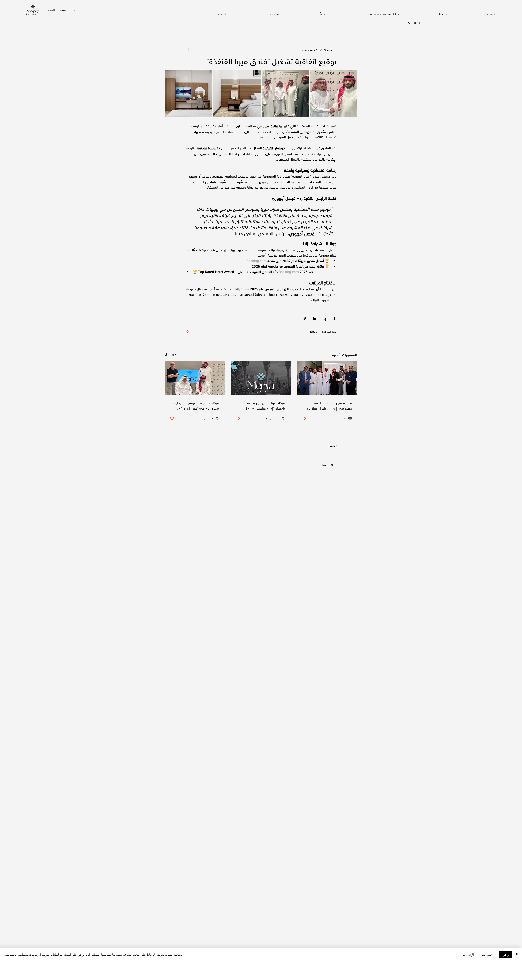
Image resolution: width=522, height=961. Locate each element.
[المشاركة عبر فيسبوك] (334, 319)
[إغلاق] (517, 954)
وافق (506, 954)
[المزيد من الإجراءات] (188, 49)
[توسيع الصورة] (333, 93)
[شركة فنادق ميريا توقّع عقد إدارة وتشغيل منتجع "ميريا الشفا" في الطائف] (195, 378)
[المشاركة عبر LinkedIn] (314, 319)
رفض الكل (487, 954)
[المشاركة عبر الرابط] (304, 319)
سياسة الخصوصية (15, 954)
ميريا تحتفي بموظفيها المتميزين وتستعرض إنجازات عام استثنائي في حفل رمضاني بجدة (327, 405)
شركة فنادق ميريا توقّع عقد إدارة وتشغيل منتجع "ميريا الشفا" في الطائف (197, 405)
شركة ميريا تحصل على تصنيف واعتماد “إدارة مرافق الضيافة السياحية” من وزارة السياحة (266, 405)
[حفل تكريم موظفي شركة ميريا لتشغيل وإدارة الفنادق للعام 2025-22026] (327, 378)
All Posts (414, 22)
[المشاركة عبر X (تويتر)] (324, 319)
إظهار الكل (170, 354)
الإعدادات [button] (468, 954)
